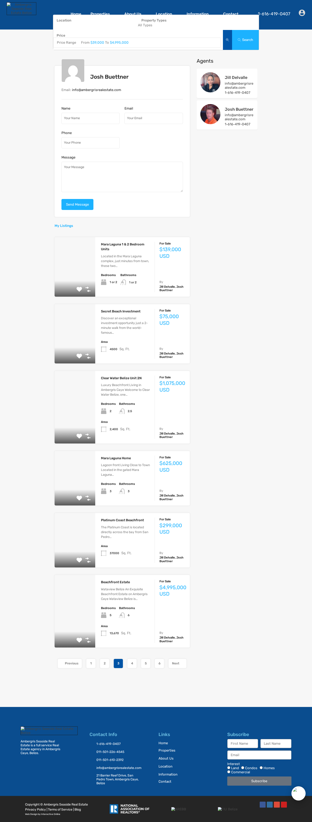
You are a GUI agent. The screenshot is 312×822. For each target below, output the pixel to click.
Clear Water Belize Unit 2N (121, 378)
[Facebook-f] (263, 805)
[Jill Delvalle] (210, 90)
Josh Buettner (239, 109)
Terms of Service (60, 809)
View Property (75, 285)
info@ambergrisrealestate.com (96, 90)
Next (175, 663)
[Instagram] (270, 805)
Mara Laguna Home (116, 458)
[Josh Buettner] (210, 122)
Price (61, 35)
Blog (77, 809)
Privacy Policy (35, 809)
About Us (132, 14)
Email (128, 108)
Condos (251, 768)
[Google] (277, 805)
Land (235, 768)
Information (198, 14)
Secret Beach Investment (120, 311)
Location (164, 14)
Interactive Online (50, 814)
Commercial (240, 772)
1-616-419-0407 (237, 93)
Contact (230, 14)
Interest (233, 764)
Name (65, 108)
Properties (100, 14)
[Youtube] (284, 805)
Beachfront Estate (115, 582)
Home (76, 14)
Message (68, 157)
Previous (71, 663)
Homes (269, 768)
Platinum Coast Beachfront (122, 520)
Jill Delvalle (236, 77)
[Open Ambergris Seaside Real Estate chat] (298, 793)
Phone (66, 133)
